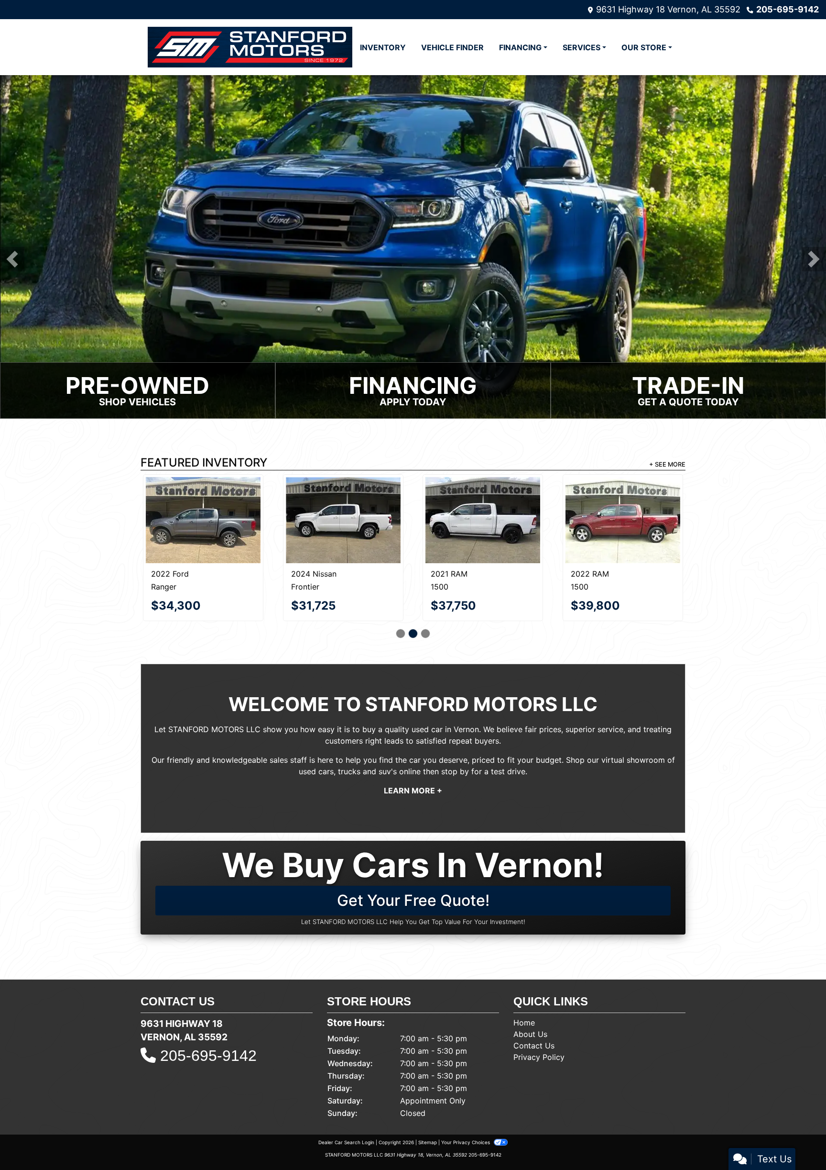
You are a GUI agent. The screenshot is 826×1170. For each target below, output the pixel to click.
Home (524, 989)
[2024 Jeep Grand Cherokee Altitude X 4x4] (203, 504)
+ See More (667, 465)
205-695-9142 (787, 9)
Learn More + (413, 757)
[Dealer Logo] (250, 47)
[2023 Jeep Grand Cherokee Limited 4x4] (343, 504)
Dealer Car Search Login (346, 1109)
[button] (12, 259)
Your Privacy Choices (466, 1109)
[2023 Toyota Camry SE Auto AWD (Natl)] (483, 500)
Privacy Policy (539, 1024)
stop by (455, 738)
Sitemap (427, 1109)
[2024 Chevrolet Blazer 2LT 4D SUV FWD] (623, 503)
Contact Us (533, 1012)
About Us (530, 1001)
